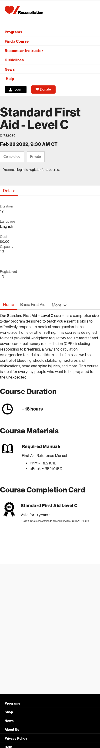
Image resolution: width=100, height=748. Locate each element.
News (10, 69)
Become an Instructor (24, 51)
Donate (45, 89)
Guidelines (14, 60)
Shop (9, 712)
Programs (13, 32)
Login (18, 89)
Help (10, 79)
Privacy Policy (16, 739)
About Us (12, 730)
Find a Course (17, 41)
